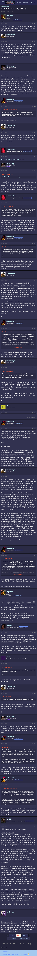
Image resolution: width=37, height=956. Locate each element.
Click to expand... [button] (18, 347)
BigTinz (8, 657)
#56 (35, 156)
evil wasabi (10, 99)
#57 (35, 170)
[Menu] (2, 2)
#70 (35, 693)
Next (24, 935)
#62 (35, 367)
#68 (35, 632)
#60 (35, 280)
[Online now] (5, 629)
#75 (35, 919)
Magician (9, 819)
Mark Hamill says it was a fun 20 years (13, 159)
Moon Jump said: (6, 206)
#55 (35, 132)
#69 (35, 663)
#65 (35, 476)
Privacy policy (14, 954)
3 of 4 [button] (18, 935)
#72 (35, 743)
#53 (35, 73)
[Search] (35, 2)
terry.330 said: (6, 747)
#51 (35, 23)
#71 (35, 723)
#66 (35, 555)
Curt (3, 11)
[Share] (32, 23)
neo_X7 (8, 405)
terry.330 (9, 625)
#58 (35, 203)
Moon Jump (10, 66)
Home (25, 954)
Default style (5, 951)
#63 (35, 412)
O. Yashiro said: (6, 247)
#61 (35, 328)
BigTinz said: (5, 697)
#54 (35, 106)
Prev (12, 935)
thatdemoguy (10, 34)
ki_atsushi (9, 15)
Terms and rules (5, 954)
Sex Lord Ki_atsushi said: (8, 110)
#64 (35, 428)
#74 (35, 826)
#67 (35, 599)
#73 (35, 785)
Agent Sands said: (7, 371)
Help (21, 954)
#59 (35, 243)
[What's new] (31, 2)
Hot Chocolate (11, 149)
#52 (35, 41)
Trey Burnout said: (7, 174)
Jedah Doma (10, 912)
